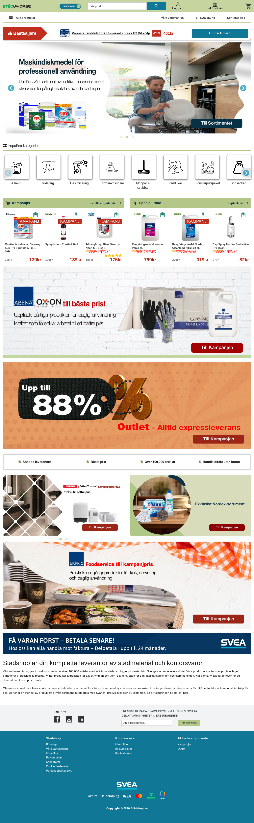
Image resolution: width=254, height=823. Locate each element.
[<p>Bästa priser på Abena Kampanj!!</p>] (127, 312)
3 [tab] (133, 137)
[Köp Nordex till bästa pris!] (190, 505)
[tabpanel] (127, 87)
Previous (11, 88)
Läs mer (34, 235)
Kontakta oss (123, 753)
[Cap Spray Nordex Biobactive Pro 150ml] (231, 228)
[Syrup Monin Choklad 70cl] (63, 228)
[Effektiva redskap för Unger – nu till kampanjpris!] (127, 87)
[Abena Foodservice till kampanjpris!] (127, 585)
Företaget (52, 744)
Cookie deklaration (57, 766)
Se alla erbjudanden (104, 203)
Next (243, 88)
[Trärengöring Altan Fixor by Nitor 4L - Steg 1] (104, 228)
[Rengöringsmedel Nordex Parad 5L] (150, 228)
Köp (141, 235)
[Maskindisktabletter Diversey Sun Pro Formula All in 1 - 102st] (23, 228)
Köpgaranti (53, 761)
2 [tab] (127, 137)
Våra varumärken (57, 748)
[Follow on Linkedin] (81, 721)
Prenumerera (189, 722)
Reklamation (54, 757)
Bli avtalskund (124, 748)
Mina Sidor (122, 744)
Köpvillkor (52, 753)
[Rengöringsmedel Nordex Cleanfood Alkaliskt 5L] (190, 228)
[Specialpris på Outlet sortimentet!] (127, 405)
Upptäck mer (218, 33)
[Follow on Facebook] (57, 721)
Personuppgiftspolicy (59, 770)
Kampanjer (184, 744)
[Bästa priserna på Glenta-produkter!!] (63, 505)
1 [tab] (121, 137)
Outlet (181, 748)
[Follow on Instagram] (69, 721)
